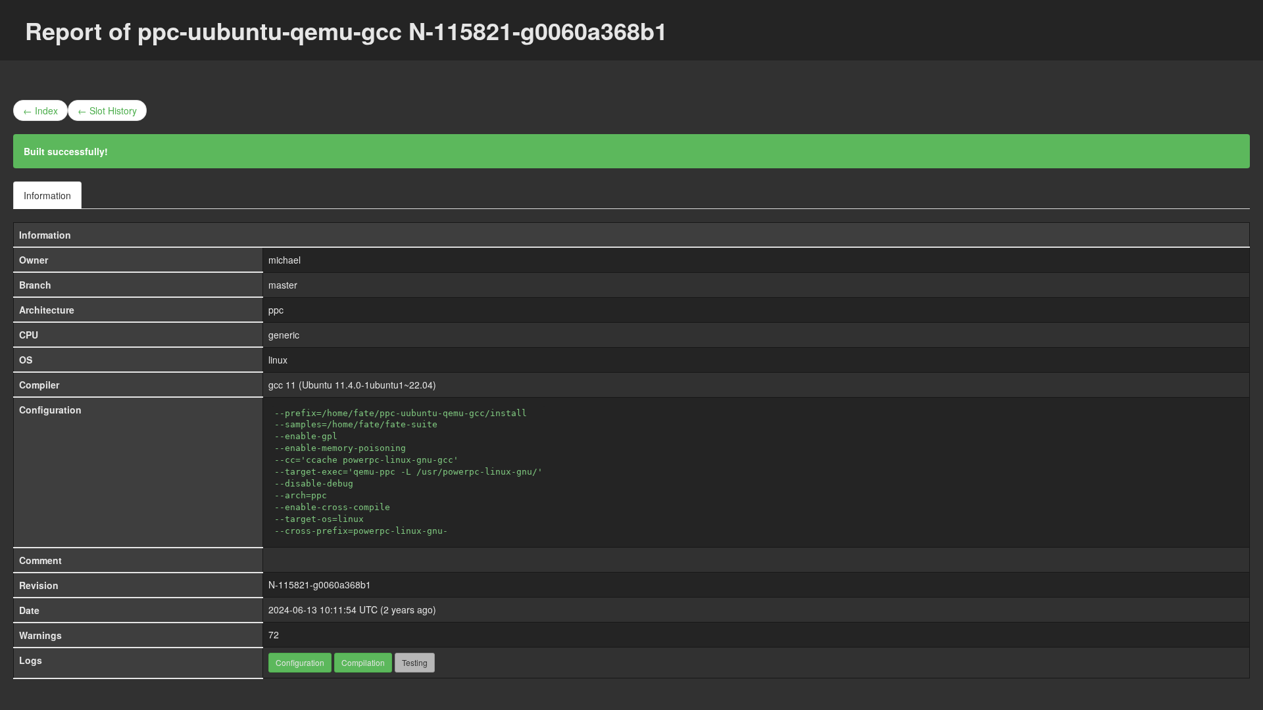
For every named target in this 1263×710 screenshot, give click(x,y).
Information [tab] (47, 195)
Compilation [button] (363, 662)
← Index (40, 110)
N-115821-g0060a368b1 (319, 584)
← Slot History (107, 110)
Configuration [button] (300, 662)
